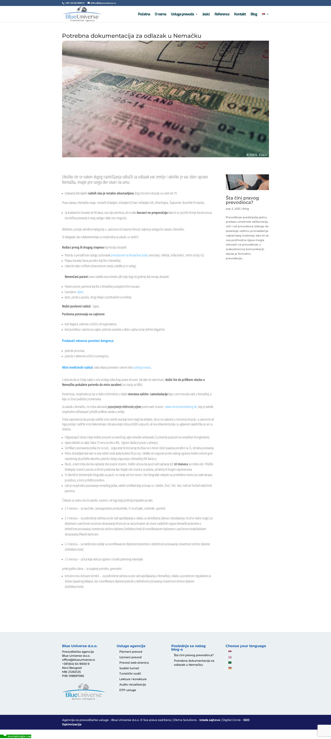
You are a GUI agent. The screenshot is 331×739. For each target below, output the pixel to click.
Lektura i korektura (133, 679)
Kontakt (240, 15)
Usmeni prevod (130, 657)
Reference (222, 15)
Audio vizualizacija (132, 684)
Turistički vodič (130, 673)
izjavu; (80, 291)
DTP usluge (127, 690)
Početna (144, 15)
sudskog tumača (141, 367)
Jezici (206, 15)
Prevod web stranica (134, 662)
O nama (160, 15)
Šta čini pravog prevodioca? (242, 200)
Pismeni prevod (130, 651)
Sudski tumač (129, 668)
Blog (254, 15)
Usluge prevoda (182, 15)
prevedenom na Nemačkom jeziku (129, 255)
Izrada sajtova (209, 720)
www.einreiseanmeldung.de (181, 406)
